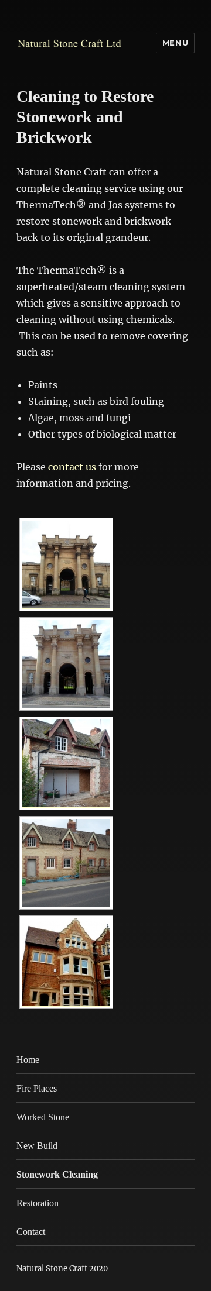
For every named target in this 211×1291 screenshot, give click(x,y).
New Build (36, 1146)
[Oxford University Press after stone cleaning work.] (66, 664)
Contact (30, 1232)
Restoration (37, 1203)
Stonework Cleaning (57, 1174)
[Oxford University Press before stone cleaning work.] (66, 564)
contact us (72, 467)
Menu (175, 42)
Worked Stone (42, 1117)
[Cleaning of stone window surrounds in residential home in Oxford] (66, 962)
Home (27, 1060)
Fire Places (36, 1088)
